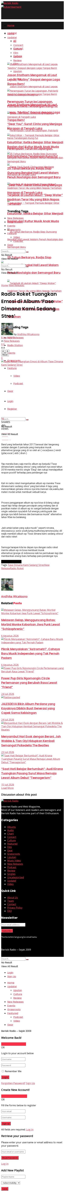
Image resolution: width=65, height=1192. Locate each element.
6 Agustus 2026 (10, 635)
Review (17, 60)
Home (10, 25)
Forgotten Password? (13, 1083)
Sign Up (11, 976)
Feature (12, 368)
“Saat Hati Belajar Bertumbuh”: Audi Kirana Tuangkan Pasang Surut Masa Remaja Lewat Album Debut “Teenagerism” (32, 773)
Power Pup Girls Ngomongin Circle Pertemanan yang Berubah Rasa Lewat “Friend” (29, 682)
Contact (11, 904)
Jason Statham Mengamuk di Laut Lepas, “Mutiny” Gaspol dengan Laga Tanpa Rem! (33, 79)
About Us (12, 897)
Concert (18, 45)
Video (16, 376)
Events (11, 353)
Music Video (14, 860)
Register (12, 409)
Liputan (17, 71)
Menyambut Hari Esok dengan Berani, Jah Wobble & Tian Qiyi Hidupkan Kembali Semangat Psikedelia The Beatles (31, 740)
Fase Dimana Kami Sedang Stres (26, 565)
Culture (17, 49)
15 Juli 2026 (7, 784)
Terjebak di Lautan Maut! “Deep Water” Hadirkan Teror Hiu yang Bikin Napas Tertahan (35, 199)
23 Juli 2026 (7, 752)
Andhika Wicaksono (28, 334)
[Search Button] (27, 419)
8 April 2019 (8, 337)
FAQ (9, 911)
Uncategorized (15, 877)
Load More (7, 788)
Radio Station (15, 345)
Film (15, 53)
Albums (11, 827)
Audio (10, 830)
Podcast (18, 383)
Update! (12, 37)
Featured (12, 843)
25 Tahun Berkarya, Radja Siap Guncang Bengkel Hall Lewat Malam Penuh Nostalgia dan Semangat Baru (33, 265)
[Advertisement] (25, 574)
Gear (10, 391)
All (14, 41)
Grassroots (14, 229)
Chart (10, 833)
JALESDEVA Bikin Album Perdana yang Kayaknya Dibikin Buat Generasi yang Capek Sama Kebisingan (28, 708)
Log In (29, 1129)
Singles (11, 874)
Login (10, 401)
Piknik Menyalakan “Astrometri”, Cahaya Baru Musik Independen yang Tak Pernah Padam (30, 653)
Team (10, 901)
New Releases (15, 337)
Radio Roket (17, 568)
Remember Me (13, 1071)
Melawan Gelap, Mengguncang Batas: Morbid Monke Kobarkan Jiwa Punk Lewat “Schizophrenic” (30, 624)
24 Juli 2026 (7, 694)
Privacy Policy (14, 907)
